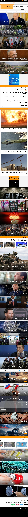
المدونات (6, 502)
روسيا (22, 502)
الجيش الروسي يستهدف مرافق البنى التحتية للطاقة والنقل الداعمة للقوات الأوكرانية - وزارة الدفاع (14, 267)
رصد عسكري (14, 502)
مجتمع (26, 449)
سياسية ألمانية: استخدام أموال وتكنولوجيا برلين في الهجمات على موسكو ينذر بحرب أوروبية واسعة (15, 269)
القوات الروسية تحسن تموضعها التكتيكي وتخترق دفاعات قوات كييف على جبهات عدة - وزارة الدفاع (14, 264)
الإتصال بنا (20, 508)
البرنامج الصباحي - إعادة (9, 6)
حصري (18, 502)
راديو (16, 502)
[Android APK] (25, 510)
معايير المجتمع (12, 508)
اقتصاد (20, 502)
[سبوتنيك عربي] (25, 1)
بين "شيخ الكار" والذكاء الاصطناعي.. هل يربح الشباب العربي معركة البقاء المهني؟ (18, 6)
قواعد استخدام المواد (23, 508)
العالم (24, 502)
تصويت (3, 409)
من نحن (27, 508)
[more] (1, 23)
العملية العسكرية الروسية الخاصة (24, 13)
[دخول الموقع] (3, 1)
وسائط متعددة (25, 384)
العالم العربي (26, 502)
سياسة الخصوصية (16, 508)
